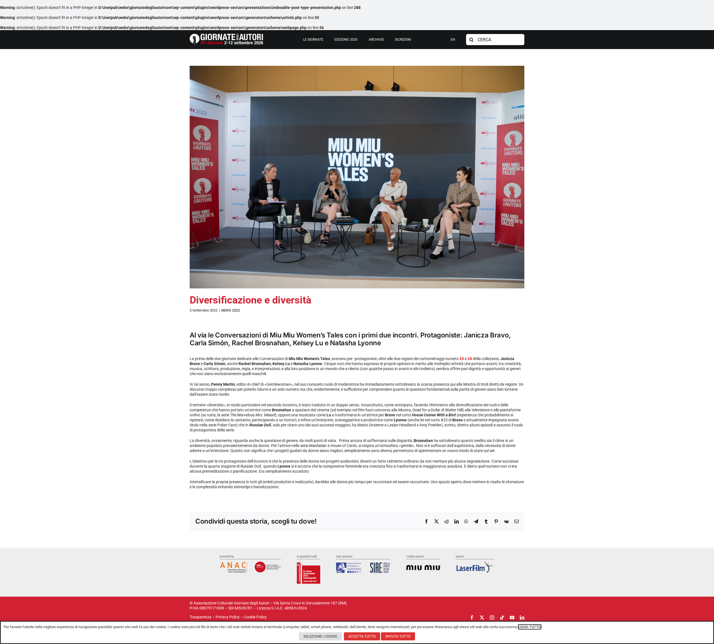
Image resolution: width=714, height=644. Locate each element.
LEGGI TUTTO (529, 627)
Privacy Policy (228, 617)
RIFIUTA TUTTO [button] (398, 636)
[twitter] (482, 617)
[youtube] (512, 617)
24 (469, 358)
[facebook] (472, 617)
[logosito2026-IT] (226, 35)
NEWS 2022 (230, 310)
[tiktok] (502, 617)
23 (461, 358)
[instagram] (492, 617)
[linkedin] (522, 617)
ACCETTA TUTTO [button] (362, 636)
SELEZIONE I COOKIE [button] (320, 636)
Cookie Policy (255, 617)
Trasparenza (200, 617)
